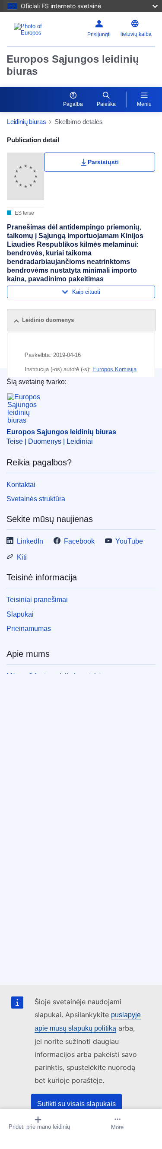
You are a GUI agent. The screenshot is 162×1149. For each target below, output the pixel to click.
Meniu (144, 104)
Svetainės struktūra (35, 499)
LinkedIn (30, 541)
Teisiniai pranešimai (37, 599)
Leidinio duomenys (48, 320)
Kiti (22, 557)
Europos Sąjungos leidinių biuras (72, 65)
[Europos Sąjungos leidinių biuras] (34, 29)
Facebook (79, 541)
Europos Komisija (114, 369)
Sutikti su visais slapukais (76, 1104)
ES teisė (23, 213)
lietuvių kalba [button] (136, 34)
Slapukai (20, 614)
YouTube (129, 541)
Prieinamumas (28, 628)
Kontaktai (20, 484)
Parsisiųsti (103, 162)
